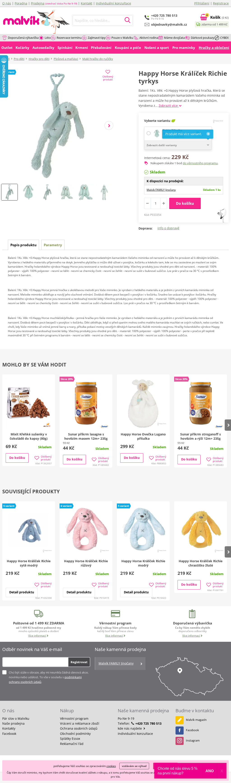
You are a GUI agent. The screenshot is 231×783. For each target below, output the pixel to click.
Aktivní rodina (148, 38)
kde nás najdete (130, 728)
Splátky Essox (70, 738)
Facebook (9, 733)
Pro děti (19, 59)
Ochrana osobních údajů (78, 728)
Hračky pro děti (39, 59)
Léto (48, 38)
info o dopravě (168, 228)
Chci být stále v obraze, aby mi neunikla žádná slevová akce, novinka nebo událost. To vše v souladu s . (48, 677)
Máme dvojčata (174, 38)
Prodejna (37, 3)
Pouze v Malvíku (122, 38)
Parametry (53, 245)
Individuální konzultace (113, 3)
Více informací (37, 635)
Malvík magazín (196, 720)
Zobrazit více (169, 105)
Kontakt (86, 3)
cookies (111, 766)
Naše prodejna (13, 723)
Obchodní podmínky (75, 733)
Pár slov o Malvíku (15, 718)
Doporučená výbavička (23, 38)
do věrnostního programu (200, 163)
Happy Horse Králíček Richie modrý (143, 563)
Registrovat (79, 662)
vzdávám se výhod (134, 766)
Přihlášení (201, 3)
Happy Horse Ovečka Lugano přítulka (143, 436)
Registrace (221, 3)
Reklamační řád (71, 744)
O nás (6, 3)
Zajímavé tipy (97, 38)
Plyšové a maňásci (66, 59)
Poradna (21, 3)
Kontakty (8, 728)
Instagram (193, 740)
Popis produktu (23, 245)
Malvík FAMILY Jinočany (161, 190)
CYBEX (224, 38)
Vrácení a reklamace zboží (79, 723)
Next (108, 125)
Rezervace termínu (69, 38)
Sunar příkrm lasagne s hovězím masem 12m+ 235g (86, 436)
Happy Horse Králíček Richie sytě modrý (29, 563)
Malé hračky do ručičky (97, 59)
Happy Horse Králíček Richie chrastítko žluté (200, 563)
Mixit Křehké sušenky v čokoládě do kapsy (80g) (29, 436)
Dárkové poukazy (202, 38)
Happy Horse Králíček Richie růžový (86, 563)
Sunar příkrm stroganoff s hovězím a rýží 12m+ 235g (200, 436)
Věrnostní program (74, 718)
